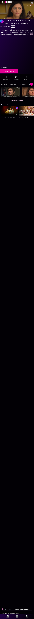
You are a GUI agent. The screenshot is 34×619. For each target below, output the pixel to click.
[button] (11, 92)
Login (29, 5)
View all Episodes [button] (17, 100)
